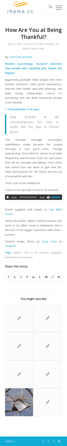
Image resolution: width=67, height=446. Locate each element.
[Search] (48, 7)
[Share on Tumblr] (40, 277)
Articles (30, 44)
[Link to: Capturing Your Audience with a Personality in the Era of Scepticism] (19, 402)
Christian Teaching (44, 44)
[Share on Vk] (46, 277)
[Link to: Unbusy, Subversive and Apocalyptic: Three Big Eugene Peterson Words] (47, 346)
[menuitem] (48, 7)
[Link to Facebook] (43, 441)
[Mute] (48, 197)
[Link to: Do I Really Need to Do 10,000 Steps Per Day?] (47, 402)
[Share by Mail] (59, 277)
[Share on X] (15, 277)
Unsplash (10, 246)
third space (27, 257)
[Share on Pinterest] (27, 277)
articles (17, 252)
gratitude (56, 252)
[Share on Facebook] (8, 277)
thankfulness (12, 257)
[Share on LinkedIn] (34, 277)
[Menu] (57, 7)
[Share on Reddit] (52, 277)
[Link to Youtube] (59, 441)
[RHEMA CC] (28, 7)
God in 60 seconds (36, 252)
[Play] (8, 197)
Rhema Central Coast (33, 48)
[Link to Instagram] (48, 441)
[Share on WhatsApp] (21, 277)
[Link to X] (54, 441)
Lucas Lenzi (49, 241)
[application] (33, 197)
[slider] (56, 197)
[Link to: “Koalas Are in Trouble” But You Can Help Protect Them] (19, 346)
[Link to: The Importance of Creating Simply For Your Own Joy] (47, 318)
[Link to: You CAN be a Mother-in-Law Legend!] (47, 374)
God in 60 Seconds (20, 57)
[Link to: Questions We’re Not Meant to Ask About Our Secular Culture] (19, 318)
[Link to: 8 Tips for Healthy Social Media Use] (19, 374)
